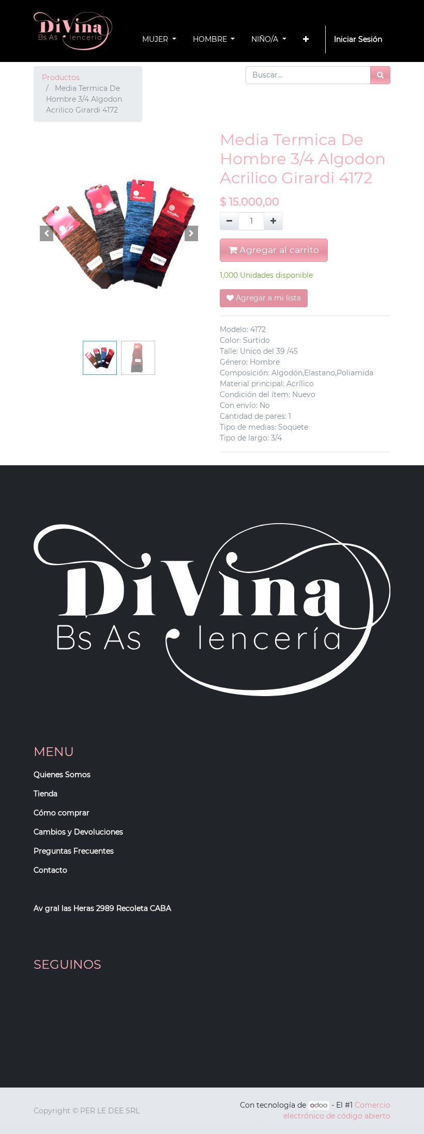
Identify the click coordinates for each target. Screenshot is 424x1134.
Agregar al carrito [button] (278, 249)
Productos (61, 77)
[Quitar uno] (229, 221)
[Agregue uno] (273, 221)
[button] (306, 39)
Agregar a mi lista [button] (267, 298)
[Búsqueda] (380, 75)
